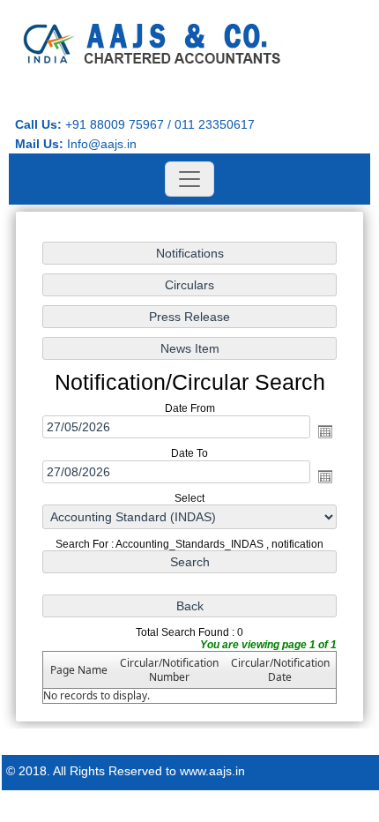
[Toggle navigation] (189, 179)
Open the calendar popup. (325, 431)
